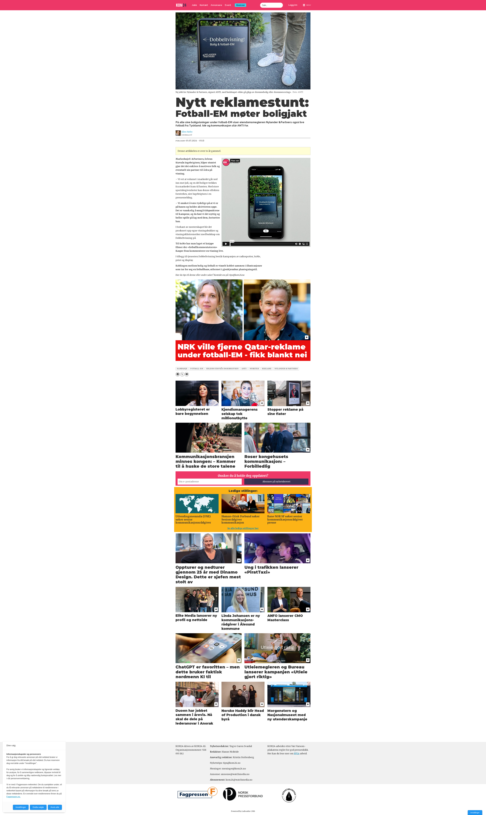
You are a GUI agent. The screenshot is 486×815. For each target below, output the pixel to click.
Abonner (240, 5)
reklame (266, 369)
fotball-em (196, 369)
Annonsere (216, 5)
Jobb (194, 5)
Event (228, 5)
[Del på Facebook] (178, 374)
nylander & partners (286, 369)
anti (244, 369)
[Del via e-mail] (187, 374)
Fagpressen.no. (13, 797)
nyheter (254, 369)
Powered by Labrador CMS (243, 811)
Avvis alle (54, 807)
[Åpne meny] (307, 5)
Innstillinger (475, 813)
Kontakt (204, 5)
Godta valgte (38, 807)
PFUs (296, 753)
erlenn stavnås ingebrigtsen (222, 369)
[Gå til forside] (181, 5)
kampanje (182, 369)
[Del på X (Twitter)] (182, 374)
